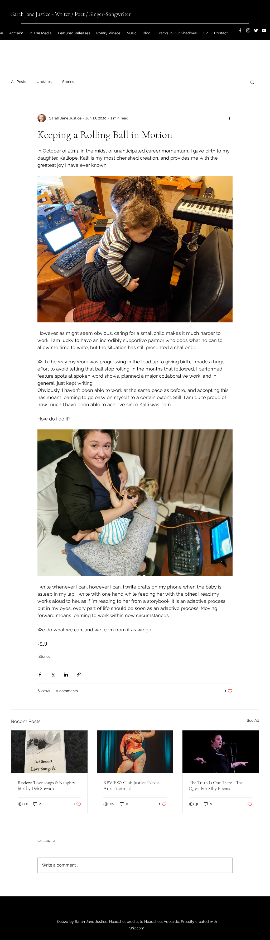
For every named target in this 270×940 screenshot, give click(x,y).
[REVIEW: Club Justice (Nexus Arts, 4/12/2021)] (135, 751)
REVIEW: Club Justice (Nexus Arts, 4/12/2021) (131, 785)
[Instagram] (248, 30)
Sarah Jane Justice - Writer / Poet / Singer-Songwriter (71, 14)
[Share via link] (78, 674)
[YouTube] (264, 30)
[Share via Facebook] (39, 674)
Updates (44, 82)
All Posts (18, 82)
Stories (68, 82)
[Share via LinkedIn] (65, 674)
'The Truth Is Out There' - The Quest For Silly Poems (216, 785)
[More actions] (229, 118)
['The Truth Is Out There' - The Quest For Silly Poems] (220, 751)
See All (253, 720)
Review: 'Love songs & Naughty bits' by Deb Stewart (46, 785)
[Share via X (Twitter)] (52, 674)
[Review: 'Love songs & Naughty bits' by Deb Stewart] (49, 751)
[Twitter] (256, 30)
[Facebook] (240, 30)
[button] (252, 82)
